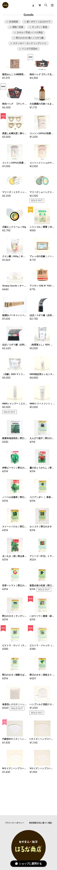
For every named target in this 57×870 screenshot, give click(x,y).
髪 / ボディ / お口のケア (39, 21)
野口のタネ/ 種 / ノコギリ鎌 (30, 38)
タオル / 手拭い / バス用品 (30, 32)
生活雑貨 (13, 21)
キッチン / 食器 (39, 27)
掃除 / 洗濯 (17, 27)
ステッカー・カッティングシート (29, 43)
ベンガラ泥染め (30, 48)
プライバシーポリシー (14, 823)
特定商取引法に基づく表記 (40, 823)
